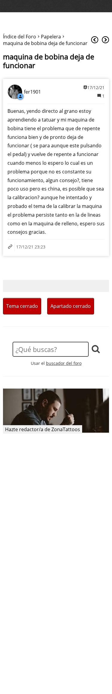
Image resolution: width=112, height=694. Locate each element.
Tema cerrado (22, 306)
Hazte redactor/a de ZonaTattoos (42, 429)
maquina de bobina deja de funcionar (48, 61)
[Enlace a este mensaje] (11, 247)
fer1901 (32, 92)
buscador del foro (64, 363)
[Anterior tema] (94, 40)
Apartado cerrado (70, 306)
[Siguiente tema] (105, 40)
